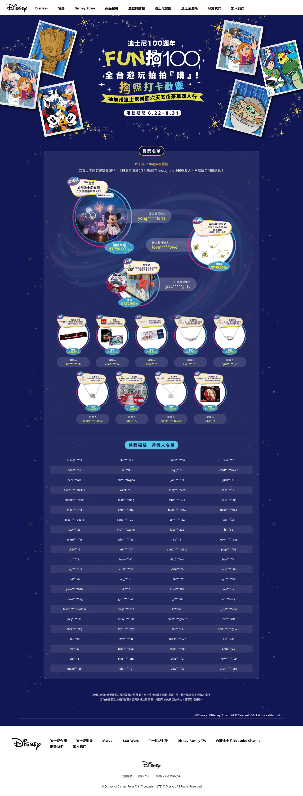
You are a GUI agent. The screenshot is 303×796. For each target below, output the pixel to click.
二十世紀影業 (158, 740)
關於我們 (56, 746)
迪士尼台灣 (58, 740)
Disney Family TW (192, 740)
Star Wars (131, 740)
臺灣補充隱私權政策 (168, 776)
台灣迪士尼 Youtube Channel (238, 740)
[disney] (26, 744)
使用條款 (127, 776)
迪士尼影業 (84, 740)
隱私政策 (144, 776)
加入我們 (79, 746)
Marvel (107, 740)
